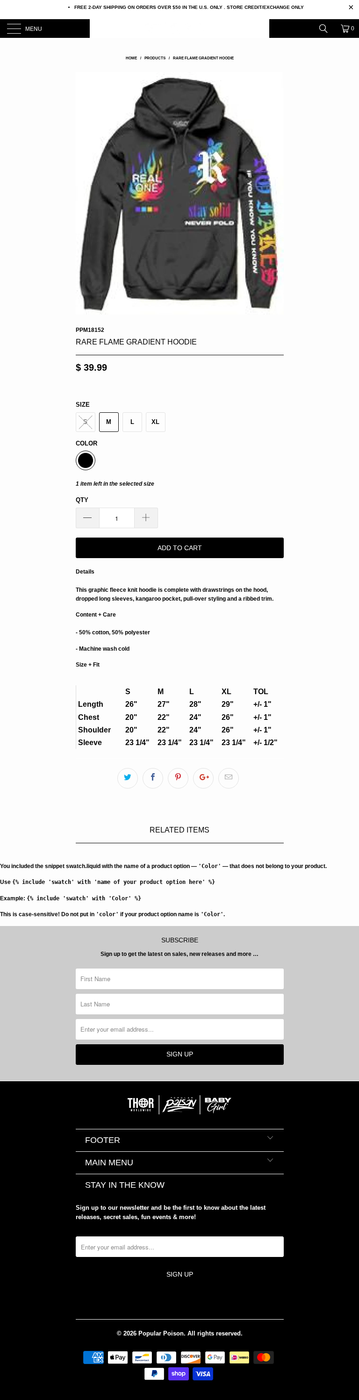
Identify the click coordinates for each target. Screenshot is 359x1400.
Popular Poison (161, 1333)
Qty (82, 499)
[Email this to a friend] (228, 778)
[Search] (326, 28)
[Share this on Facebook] (153, 778)
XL (155, 421)
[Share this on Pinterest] (178, 778)
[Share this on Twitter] (127, 778)
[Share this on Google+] (203, 778)
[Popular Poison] (179, 28)
